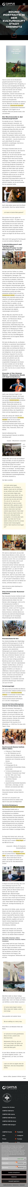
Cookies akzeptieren (14, 1172)
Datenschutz (16, 1184)
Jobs (3, 1135)
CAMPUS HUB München (9, 1117)
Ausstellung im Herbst (8, 295)
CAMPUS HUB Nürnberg (9, 1121)
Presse (4, 1139)
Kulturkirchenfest (14, 400)
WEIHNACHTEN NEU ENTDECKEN (13, 807)
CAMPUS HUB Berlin (8, 1110)
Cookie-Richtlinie (7, 1184)
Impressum (22, 1184)
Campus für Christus (8, 1107)
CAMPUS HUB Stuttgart (9, 1124)
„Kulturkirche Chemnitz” (16, 105)
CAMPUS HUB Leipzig (8, 1114)
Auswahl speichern (14, 1181)
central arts (16, 851)
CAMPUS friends (7, 1132)
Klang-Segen (19, 840)
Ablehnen (14, 1177)
